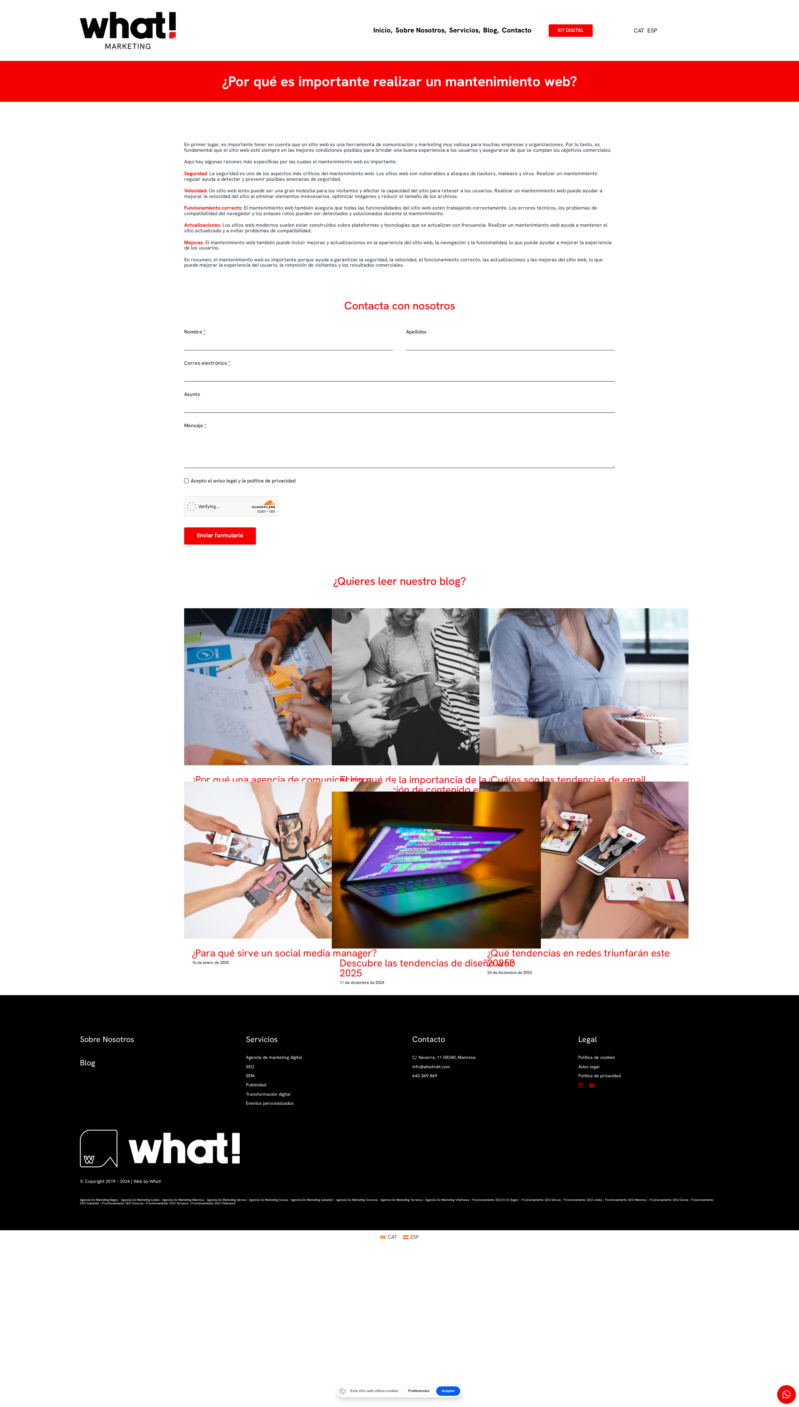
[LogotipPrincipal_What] (128, 14)
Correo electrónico (207, 363)
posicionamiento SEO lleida (583, 1200)
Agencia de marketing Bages (99, 1200)
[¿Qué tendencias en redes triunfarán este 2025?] (584, 860)
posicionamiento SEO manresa (625, 1200)
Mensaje (195, 425)
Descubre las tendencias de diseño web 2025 (431, 870)
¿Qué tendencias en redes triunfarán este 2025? (579, 860)
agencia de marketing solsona (356, 1200)
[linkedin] (592, 1085)
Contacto (428, 1039)
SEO (250, 1066)
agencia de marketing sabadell (312, 1200)
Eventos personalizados (270, 1103)
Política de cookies (596, 1057)
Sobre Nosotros (107, 1039)
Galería (293, 686)
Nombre (194, 332)
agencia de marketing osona (268, 1200)
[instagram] (580, 1085)
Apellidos (416, 332)
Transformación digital (268, 1094)
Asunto (192, 394)
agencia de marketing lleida (139, 1200)
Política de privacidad (599, 1076)
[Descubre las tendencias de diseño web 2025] (436, 870)
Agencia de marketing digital (274, 1057)
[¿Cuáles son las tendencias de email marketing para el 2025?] (584, 686)
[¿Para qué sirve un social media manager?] (288, 860)
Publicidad (256, 1085)
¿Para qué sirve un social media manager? (283, 860)
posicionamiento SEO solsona (122, 1203)
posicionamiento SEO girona (541, 1200)
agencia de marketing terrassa (401, 1200)
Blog (87, 1063)
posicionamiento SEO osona (668, 1200)
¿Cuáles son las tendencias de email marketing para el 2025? (579, 686)
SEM (250, 1076)
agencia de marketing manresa (183, 1200)
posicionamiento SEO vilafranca (213, 1203)
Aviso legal (589, 1066)
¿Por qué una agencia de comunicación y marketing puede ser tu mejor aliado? (283, 686)
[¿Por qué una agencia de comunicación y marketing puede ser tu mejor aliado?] (288, 686)
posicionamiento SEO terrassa (167, 1203)
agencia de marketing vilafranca (447, 1200)
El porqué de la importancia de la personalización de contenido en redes (431, 686)
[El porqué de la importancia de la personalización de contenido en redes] (436, 686)
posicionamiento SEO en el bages (495, 1200)
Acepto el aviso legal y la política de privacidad (243, 481)
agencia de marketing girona (226, 1200)
